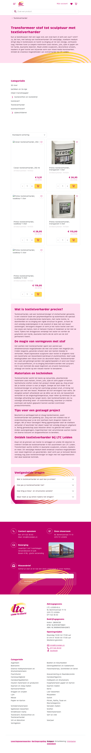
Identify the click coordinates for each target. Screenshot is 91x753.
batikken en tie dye (19, 89)
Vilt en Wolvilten (18, 720)
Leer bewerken (53, 692)
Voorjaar (50, 720)
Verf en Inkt (52, 715)
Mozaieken (51, 695)
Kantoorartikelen (18, 689)
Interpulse (71, 741)
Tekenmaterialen (54, 712)
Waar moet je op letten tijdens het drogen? (35, 497)
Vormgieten (16, 723)
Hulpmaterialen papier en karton (61, 683)
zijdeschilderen (20, 113)
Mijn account (62, 4)
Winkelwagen (76, 4)
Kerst (49, 689)
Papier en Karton (18, 701)
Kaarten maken (53, 686)
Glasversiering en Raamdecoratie (61, 674)
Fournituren (16, 674)
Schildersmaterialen (19, 706)
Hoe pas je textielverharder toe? (30, 485)
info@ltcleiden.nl (57, 645)
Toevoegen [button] (38, 186)
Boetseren (15, 666)
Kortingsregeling (39, 741)
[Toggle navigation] (14, 4)
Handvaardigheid (18, 677)
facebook (53, 651)
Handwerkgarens (54, 677)
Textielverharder (18, 105)
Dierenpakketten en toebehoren (60, 666)
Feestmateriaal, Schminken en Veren (62, 669)
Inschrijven (28, 581)
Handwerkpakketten (19, 680)
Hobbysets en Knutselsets (58, 680)
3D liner (14, 85)
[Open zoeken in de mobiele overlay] (45, 11)
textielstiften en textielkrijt (26, 97)
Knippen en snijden (19, 692)
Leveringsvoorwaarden (21, 741)
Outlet (49, 698)
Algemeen (15, 663)
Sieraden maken (53, 706)
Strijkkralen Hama (18, 712)
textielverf (15, 101)
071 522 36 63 (55, 648)
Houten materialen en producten (25, 683)
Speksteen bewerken (20, 709)
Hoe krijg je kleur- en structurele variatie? (35, 491)
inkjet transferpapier (20, 93)
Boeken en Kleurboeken (57, 663)
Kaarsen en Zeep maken (21, 686)
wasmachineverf (18, 109)
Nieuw (13, 698)
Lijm (12, 695)
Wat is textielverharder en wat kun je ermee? (36, 479)
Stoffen (50, 709)
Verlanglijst (71, 4)
